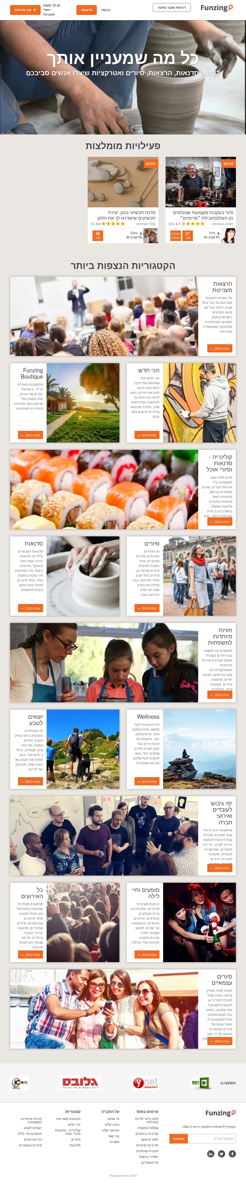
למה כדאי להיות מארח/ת (146, 1120)
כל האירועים (33, 1139)
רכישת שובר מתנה (172, 7)
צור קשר (113, 1136)
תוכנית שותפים (147, 1151)
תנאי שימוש (149, 1139)
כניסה (105, 10)
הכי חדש (74, 1124)
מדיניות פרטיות (147, 1145)
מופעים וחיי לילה (30, 1134)
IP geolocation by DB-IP (123, 1175)
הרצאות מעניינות (68, 1119)
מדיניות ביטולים (146, 1134)
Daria (134, 233)
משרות (114, 1142)
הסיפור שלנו (110, 1130)
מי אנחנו (113, 1119)
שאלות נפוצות (148, 1128)
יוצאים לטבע (33, 1128)
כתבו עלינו (112, 1124)
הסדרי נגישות (148, 1157)
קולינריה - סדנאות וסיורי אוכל (67, 1132)
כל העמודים (149, 1162)
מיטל (212, 233)
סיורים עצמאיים (30, 1145)
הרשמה (86, 10)
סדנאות (75, 1145)
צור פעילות (23, 10)
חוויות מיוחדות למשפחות (31, 1120)
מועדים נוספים (175, 235)
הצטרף (178, 1139)
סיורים (75, 1139)
